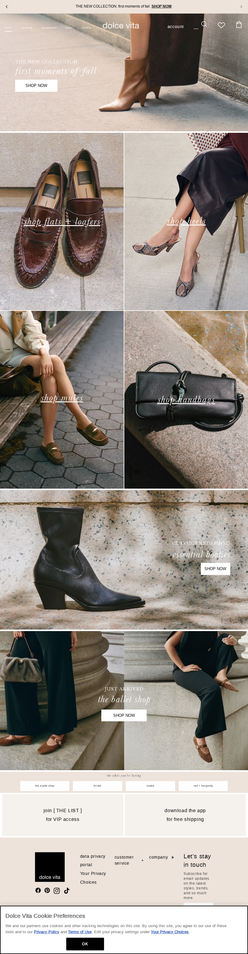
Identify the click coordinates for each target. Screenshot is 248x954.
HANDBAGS (27, 28)
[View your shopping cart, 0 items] (239, 25)
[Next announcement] (241, 6)
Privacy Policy (46, 931)
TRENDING (87, 28)
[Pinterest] (47, 890)
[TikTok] (66, 891)
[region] (124, 930)
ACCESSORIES (49, 28)
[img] (38, 890)
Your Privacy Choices (170, 931)
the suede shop (44, 785)
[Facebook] (38, 890)
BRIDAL (69, 28)
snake (150, 785)
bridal (97, 785)
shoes (8, 28)
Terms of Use (80, 931)
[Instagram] (56, 891)
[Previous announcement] (6, 6)
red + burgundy (203, 785)
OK (85, 943)
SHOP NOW (36, 85)
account (176, 27)
